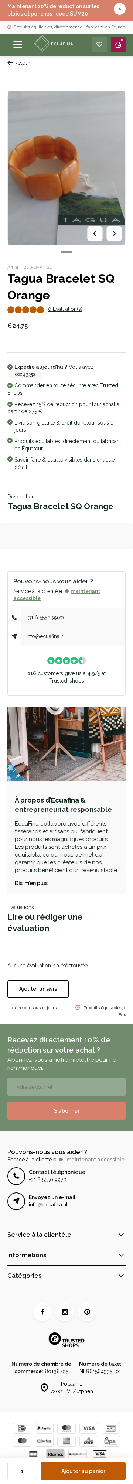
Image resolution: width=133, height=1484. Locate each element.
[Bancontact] (111, 1429)
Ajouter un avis (38, 989)
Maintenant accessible (95, 1160)
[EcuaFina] (53, 45)
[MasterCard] (66, 1429)
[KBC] (88, 1442)
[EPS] (111, 1442)
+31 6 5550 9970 (45, 617)
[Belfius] (44, 1442)
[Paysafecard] (77, 1455)
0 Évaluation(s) (65, 309)
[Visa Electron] (100, 1455)
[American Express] (66, 1442)
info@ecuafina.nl (45, 636)
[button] (66, 252)
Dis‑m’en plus (31, 883)
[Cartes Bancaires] (33, 1455)
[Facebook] (42, 1312)
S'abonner (66, 1111)
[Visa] (88, 1429)
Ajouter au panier (83, 1471)
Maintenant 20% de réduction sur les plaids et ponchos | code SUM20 (53, 10)
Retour (22, 63)
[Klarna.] (55, 1455)
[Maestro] (22, 1442)
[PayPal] (44, 1429)
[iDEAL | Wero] (22, 1429)
